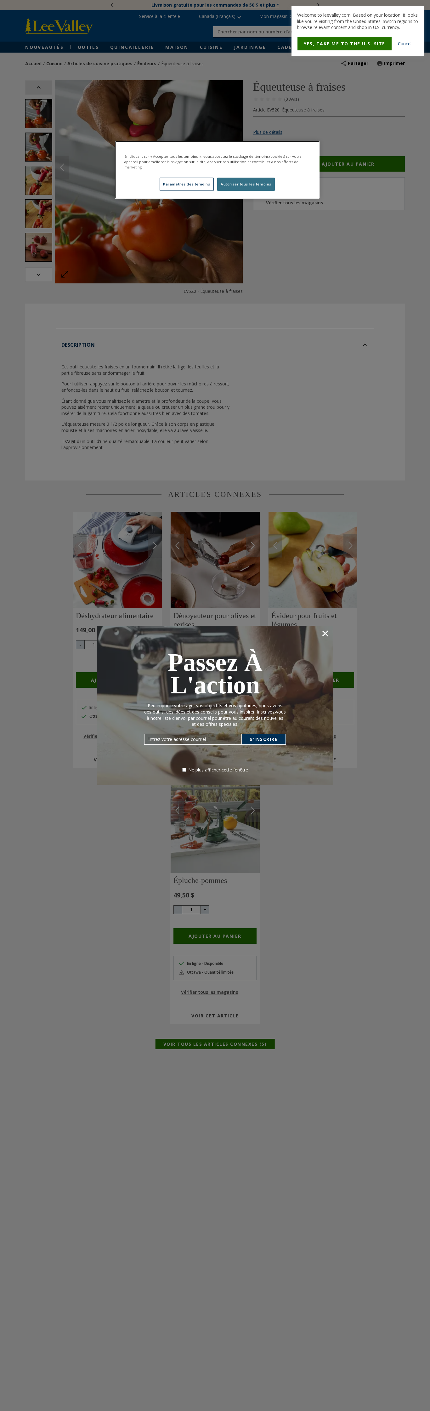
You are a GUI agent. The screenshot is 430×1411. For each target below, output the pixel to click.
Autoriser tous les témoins (246, 184)
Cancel (404, 44)
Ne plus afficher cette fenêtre (218, 770)
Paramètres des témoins (186, 184)
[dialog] (357, 31)
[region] (217, 170)
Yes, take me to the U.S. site (344, 44)
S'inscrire (264, 739)
